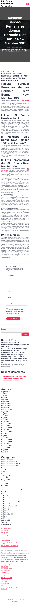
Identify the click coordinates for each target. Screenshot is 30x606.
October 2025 (5, 408)
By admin (15, 72)
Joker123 (4, 470)
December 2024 (6, 428)
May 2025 (4, 418)
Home (8, 47)
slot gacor (4, 512)
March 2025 (5, 422)
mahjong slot (5, 476)
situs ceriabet (8, 237)
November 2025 (6, 406)
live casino (4, 474)
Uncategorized (17, 47)
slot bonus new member (9, 500)
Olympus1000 (5, 480)
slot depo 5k (5, 510)
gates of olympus (6, 579)
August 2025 (5, 412)
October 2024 (5, 430)
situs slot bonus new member (11, 488)
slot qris (4, 516)
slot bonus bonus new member (9, 545)
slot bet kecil (5, 498)
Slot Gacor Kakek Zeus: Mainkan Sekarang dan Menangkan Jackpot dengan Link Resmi (14, 378)
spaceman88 (5, 520)
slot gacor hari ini (7, 514)
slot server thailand (6, 568)
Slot (2, 494)
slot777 (3, 518)
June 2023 (4, 452)
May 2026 (4, 398)
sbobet (3, 482)
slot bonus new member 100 (10, 502)
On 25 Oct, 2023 (5, 72)
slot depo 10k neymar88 (9, 506)
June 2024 (4, 434)
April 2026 (4, 400)
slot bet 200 (5, 496)
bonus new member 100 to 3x (10, 464)
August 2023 (5, 448)
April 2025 (4, 420)
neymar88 (4, 478)
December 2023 (6, 440)
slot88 (3, 544)
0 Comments (18, 73)
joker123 (3, 572)
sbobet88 (4, 484)
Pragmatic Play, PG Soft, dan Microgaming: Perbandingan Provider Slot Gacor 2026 (15, 344)
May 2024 (4, 436)
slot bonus (25, 100)
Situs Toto (4, 492)
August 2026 (5, 392)
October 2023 (5, 444)
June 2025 (4, 416)
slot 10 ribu (4, 576)
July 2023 (4, 450)
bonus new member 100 (9, 462)
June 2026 (4, 396)
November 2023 (6, 442)
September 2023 (6, 446)
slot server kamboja (6, 577)
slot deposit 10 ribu (6, 528)
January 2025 (5, 426)
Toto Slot (4, 522)
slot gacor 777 (5, 574)
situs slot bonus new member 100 (12, 490)
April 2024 (4, 438)
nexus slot (4, 581)
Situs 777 (4, 486)
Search (4, 329)
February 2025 (6, 424)
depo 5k (3, 534)
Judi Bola (4, 472)
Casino (3, 468)
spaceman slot (5, 583)
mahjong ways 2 (5, 540)
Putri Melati (6, 376)
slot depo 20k (5, 508)
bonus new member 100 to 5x (10, 466)
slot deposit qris (5, 570)
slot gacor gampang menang (9, 542)
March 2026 (5, 402)
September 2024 (6, 432)
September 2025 (6, 410)
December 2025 (6, 404)
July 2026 (4, 394)
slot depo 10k (5, 504)
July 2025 (4, 414)
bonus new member (7, 460)
